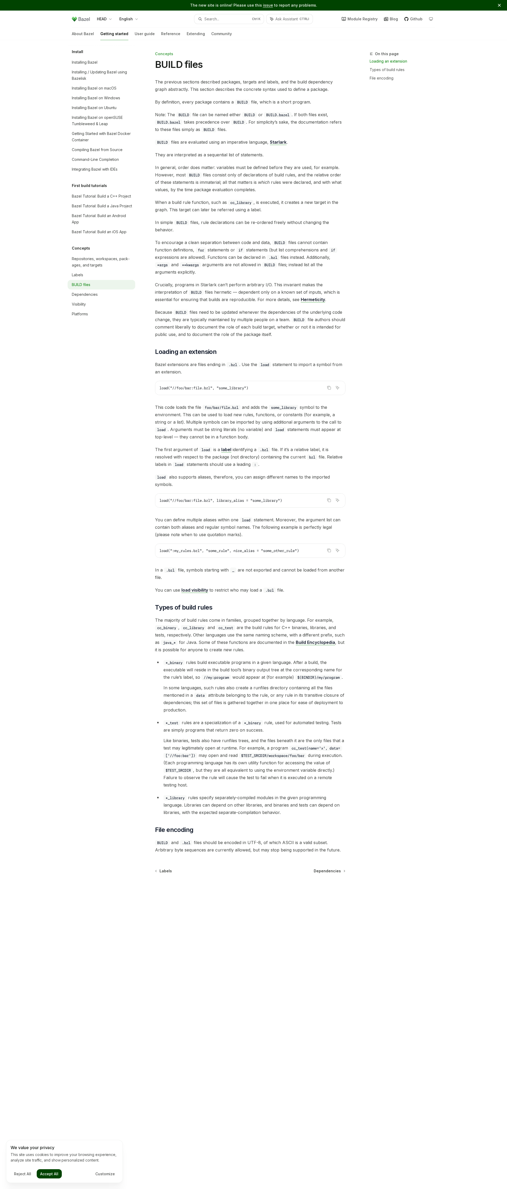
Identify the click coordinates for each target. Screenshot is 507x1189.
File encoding (381, 78)
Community (221, 33)
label (226, 449)
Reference (170, 33)
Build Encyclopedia (315, 642)
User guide (145, 33)
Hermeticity (313, 299)
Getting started (114, 33)
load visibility (194, 590)
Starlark (278, 142)
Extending (196, 33)
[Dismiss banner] (499, 5)
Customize (105, 1174)
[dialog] (64, 1161)
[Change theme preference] (431, 19)
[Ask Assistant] (337, 387)
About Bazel (83, 33)
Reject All (22, 1174)
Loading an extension (388, 61)
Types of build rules (387, 69)
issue (268, 5)
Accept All (49, 1174)
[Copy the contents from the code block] (329, 387)
